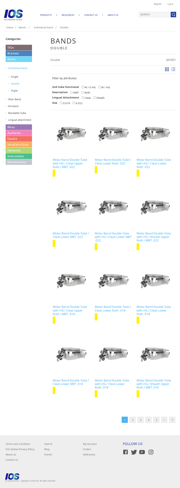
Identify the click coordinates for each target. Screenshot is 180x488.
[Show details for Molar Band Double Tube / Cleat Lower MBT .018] (71, 354)
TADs (10, 47)
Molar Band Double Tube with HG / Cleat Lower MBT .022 (113, 237)
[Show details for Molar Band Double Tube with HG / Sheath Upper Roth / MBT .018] (155, 354)
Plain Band (14, 99)
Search (48, 444)
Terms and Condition (18, 444)
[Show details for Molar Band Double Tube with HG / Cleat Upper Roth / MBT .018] (71, 281)
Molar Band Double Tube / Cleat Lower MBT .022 (71, 235)
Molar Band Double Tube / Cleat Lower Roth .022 (113, 161)
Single (14, 76)
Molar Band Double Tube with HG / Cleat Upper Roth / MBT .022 (70, 163)
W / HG (105, 87)
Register (158, 3)
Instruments (15, 156)
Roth (87, 92)
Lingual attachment (19, 120)
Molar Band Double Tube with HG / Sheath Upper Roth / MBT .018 (154, 384)
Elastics (12, 139)
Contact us (12, 459)
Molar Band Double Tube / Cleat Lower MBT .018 (71, 382)
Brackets (13, 53)
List (173, 69)
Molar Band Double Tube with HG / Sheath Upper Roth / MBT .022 (154, 237)
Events (48, 454)
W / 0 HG (90, 87)
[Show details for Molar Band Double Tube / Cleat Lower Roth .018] (113, 281)
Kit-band (13, 106)
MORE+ (171, 60)
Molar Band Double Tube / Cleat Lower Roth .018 (113, 308)
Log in (170, 3)
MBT (76, 92)
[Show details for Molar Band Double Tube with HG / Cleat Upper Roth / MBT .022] (71, 134)
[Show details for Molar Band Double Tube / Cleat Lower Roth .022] (113, 134)
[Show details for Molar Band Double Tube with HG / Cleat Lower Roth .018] (155, 281)
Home (10, 27)
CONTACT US (91, 15)
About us (11, 454)
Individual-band (17, 68)
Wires (11, 127)
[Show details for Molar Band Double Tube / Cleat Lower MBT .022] (71, 207)
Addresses (89, 454)
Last (172, 420)
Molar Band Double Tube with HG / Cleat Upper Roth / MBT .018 (70, 310)
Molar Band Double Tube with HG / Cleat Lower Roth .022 (154, 163)
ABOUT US (113, 15)
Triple (14, 90)
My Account (90, 444)
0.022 (79, 103)
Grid (167, 69)
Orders (87, 449)
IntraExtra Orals (18, 145)
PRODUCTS (46, 15)
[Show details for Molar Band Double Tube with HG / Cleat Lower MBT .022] (113, 207)
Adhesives (14, 150)
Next (164, 420)
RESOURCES (68, 15)
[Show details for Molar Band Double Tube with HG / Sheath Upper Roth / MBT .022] (155, 207)
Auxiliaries (14, 133)
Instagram (150, 452)
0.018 (66, 103)
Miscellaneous (16, 162)
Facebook (125, 452)
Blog (47, 449)
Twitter (133, 452)
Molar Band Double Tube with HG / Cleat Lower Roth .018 (154, 310)
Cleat (88, 98)
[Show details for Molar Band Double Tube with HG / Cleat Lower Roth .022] (155, 134)
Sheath (100, 98)
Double (15, 83)
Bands (11, 59)
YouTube (142, 452)
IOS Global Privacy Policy (20, 449)
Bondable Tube (17, 113)
